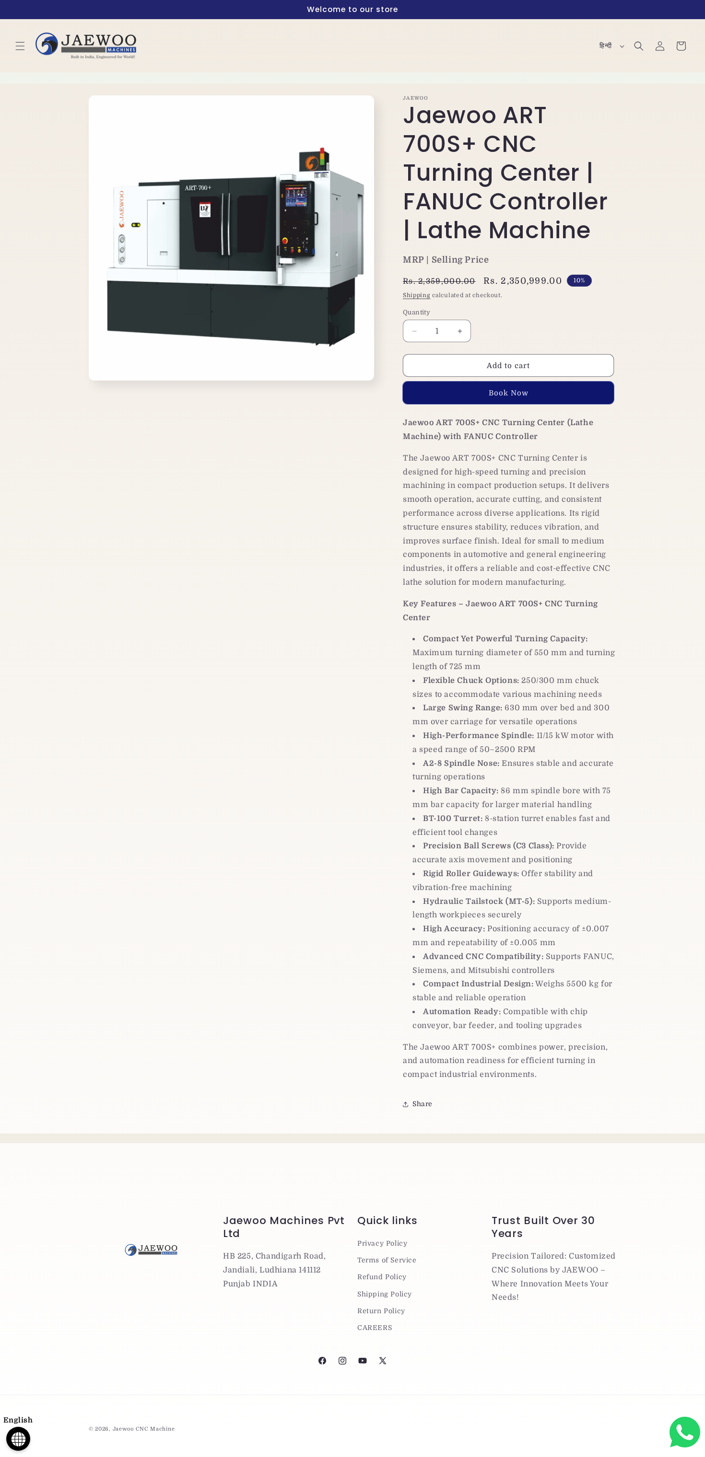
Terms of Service (387, 1260)
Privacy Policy (382, 1243)
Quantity (416, 312)
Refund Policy (382, 1277)
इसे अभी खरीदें (508, 393)
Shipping (417, 295)
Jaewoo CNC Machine (144, 1429)
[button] (20, 46)
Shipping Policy (384, 1294)
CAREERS (374, 1327)
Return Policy (381, 1311)
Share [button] (422, 1104)
